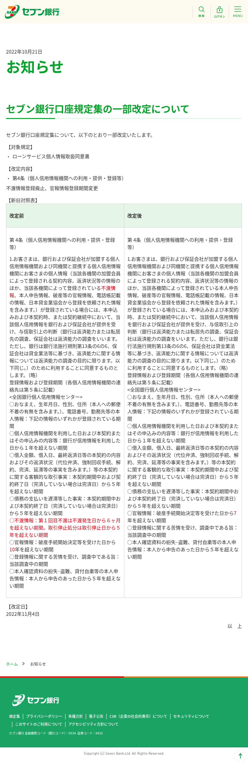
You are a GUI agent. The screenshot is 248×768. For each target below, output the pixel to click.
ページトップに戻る (240, 756)
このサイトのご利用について (38, 724)
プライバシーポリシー (44, 716)
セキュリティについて (191, 716)
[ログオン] (219, 12)
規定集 (14, 716)
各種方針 (75, 716)
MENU (238, 12)
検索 (201, 12)
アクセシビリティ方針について (93, 724)
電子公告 (96, 716)
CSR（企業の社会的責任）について (138, 716)
